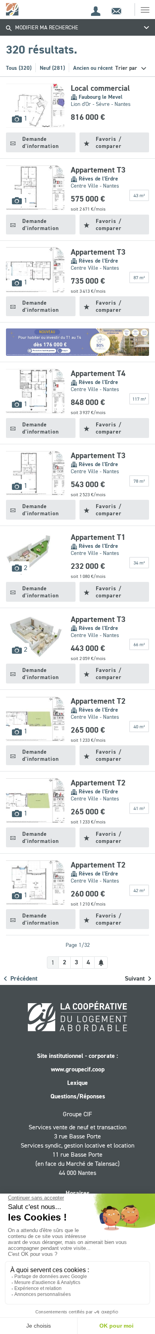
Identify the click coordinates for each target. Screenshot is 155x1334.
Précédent (23, 978)
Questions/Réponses (77, 1096)
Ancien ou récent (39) (98, 67)
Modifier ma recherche (46, 27)
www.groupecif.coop (78, 1069)
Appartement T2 (98, 701)
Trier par (127, 67)
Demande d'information (40, 142)
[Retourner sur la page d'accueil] (13, 9)
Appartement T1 (98, 537)
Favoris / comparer (109, 142)
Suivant (135, 978)
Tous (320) (18, 67)
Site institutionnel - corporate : (77, 1056)
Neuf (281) (52, 67)
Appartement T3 (98, 170)
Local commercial (100, 88)
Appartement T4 (98, 373)
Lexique (77, 1083)
